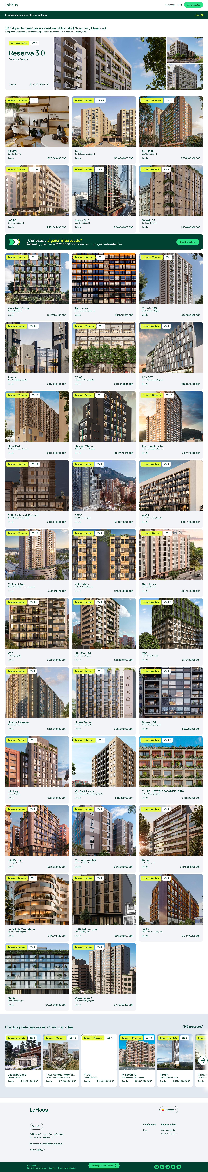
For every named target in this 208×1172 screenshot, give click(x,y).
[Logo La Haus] (11, 4)
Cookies (52, 1168)
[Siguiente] (202, 1060)
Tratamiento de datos (67, 1168)
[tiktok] (162, 1167)
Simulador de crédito (169, 1134)
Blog (145, 1130)
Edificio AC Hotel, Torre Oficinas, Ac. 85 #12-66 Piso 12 (47, 1136)
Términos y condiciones (36, 1168)
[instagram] (167, 1167)
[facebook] (178, 1167)
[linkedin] (173, 1167)
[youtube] (156, 1167)
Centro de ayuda (168, 1130)
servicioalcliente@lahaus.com (46, 1143)
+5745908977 (37, 1149)
